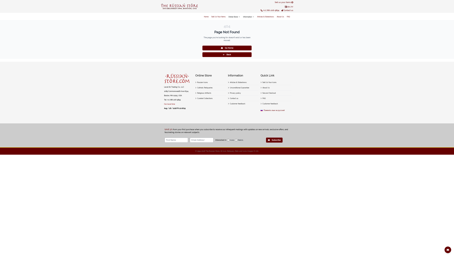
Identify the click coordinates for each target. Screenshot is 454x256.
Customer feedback (237, 104)
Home (206, 17)
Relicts (240, 140)
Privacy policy (235, 93)
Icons (232, 140)
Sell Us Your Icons (269, 82)
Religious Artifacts (204, 93)
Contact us (288, 10)
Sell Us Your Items (218, 17)
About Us (280, 17)
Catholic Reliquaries (205, 88)
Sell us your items (283, 2)
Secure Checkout (269, 93)
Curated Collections (205, 98)
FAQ (288, 17)
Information (247, 17)
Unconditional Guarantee (239, 88)
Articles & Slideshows (265, 17)
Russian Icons (202, 82)
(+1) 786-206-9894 (271, 10)
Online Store (233, 17)
